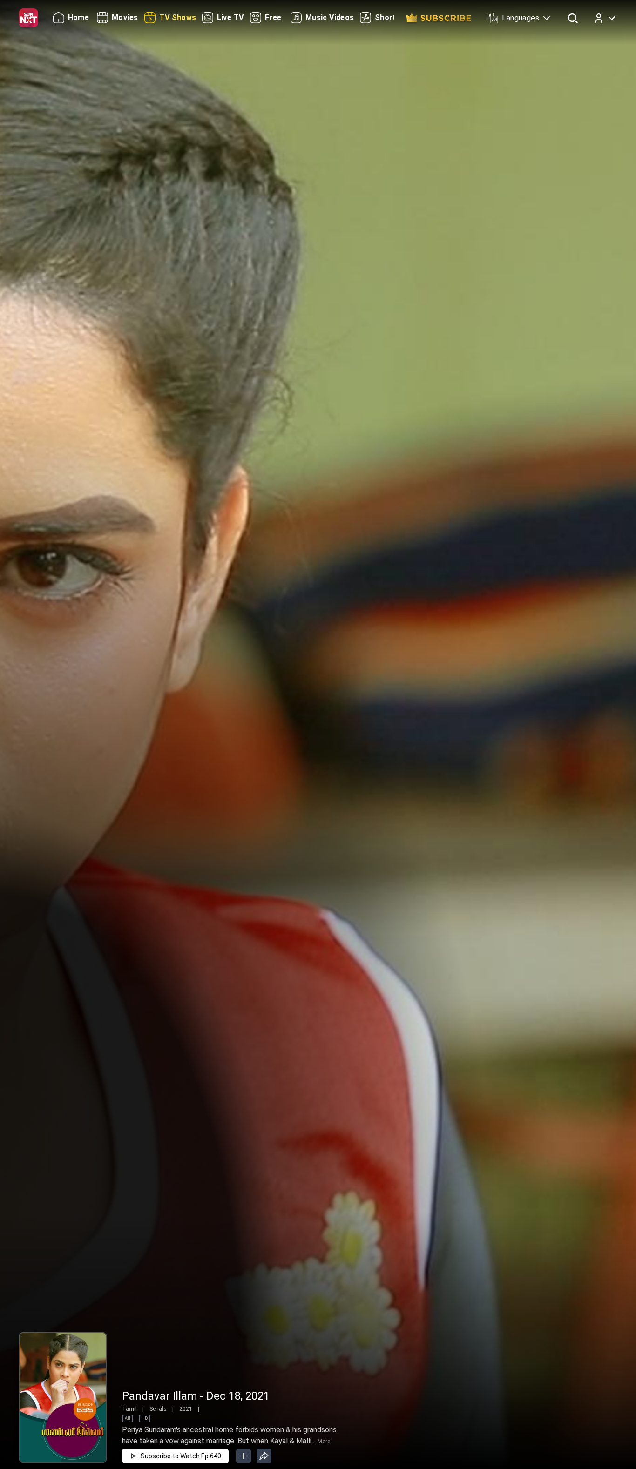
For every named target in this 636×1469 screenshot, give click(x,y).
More (324, 1441)
